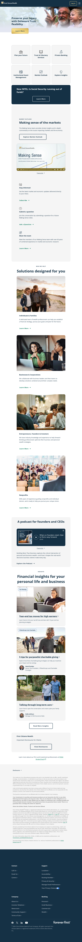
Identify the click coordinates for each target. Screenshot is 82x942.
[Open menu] (63, 530)
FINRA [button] (50, 815)
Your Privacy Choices (49, 888)
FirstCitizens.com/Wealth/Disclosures (23, 837)
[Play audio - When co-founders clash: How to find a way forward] (36, 537)
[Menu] (79, 3)
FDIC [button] (65, 823)
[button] (57, 814)
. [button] (13, 931)
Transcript (40, 173)
